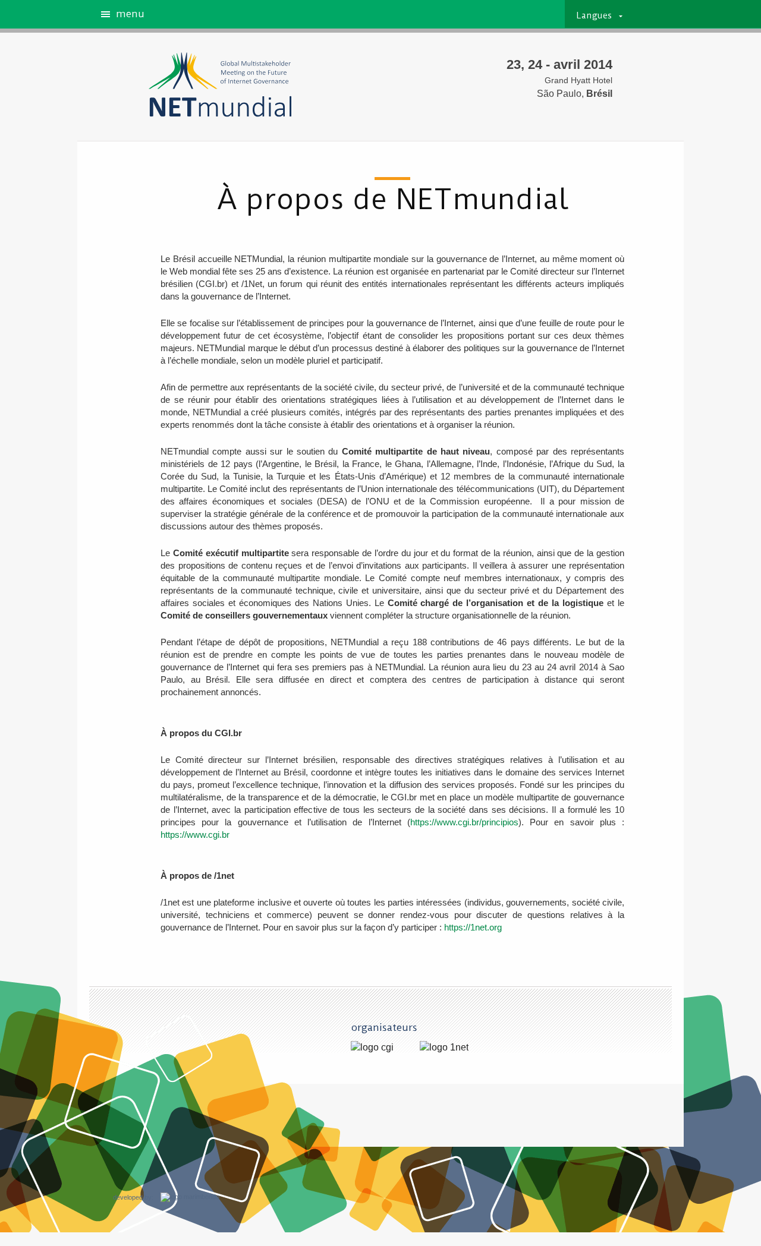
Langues (594, 16)
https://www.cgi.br (195, 834)
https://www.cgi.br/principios (464, 822)
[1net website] (444, 1047)
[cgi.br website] (372, 1047)
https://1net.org (473, 927)
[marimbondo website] (186, 1198)
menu (130, 14)
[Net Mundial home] (214, 85)
